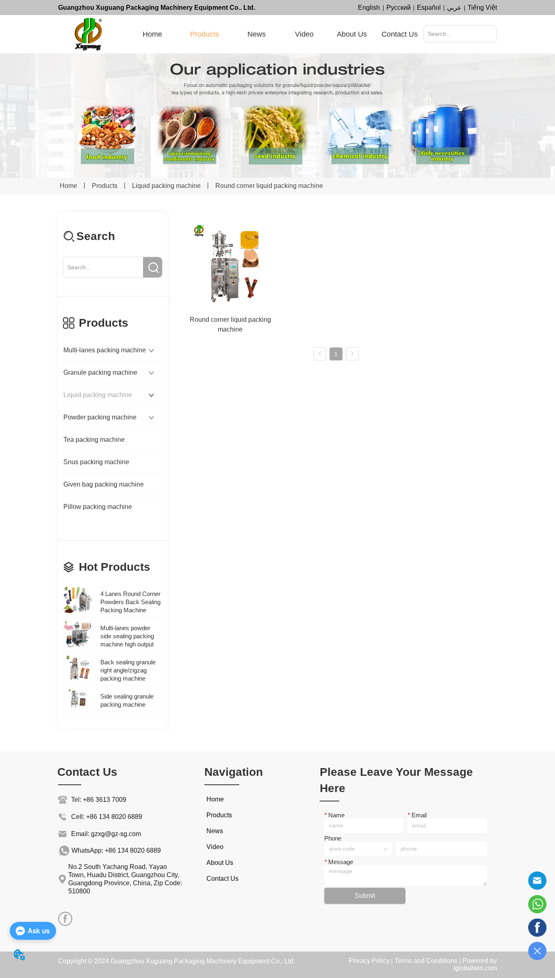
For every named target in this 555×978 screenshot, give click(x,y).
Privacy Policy (369, 960)
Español (429, 7)
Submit (365, 895)
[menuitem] (204, 34)
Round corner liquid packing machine (269, 185)
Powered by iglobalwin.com (475, 964)
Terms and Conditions (426, 960)
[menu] (276, 34)
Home (68, 185)
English (369, 7)
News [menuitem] (256, 34)
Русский (398, 7)
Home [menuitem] (152, 34)
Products (104, 185)
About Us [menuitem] (352, 34)
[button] (204, 34)
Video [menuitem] (304, 34)
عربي (454, 7)
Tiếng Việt (482, 7)
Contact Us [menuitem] (400, 34)
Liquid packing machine (166, 185)
